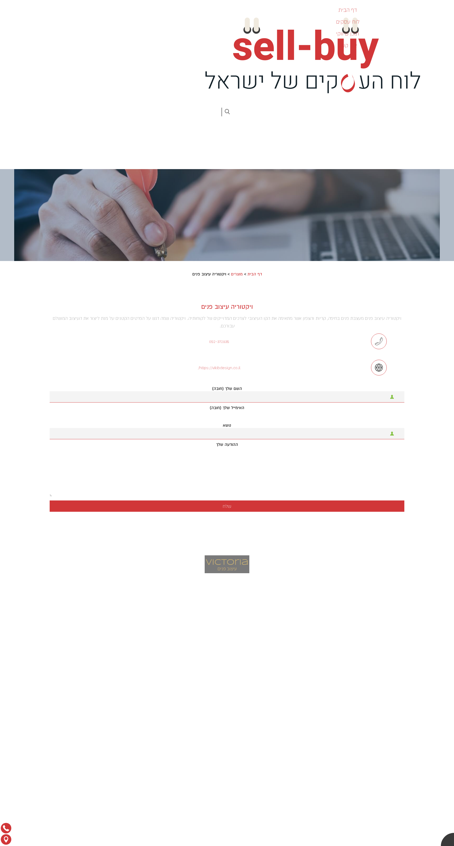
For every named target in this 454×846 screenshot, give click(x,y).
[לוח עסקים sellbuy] (309, 55)
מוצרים (237, 274)
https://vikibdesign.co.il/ (219, 367)
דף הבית (254, 274)
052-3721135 (219, 341)
